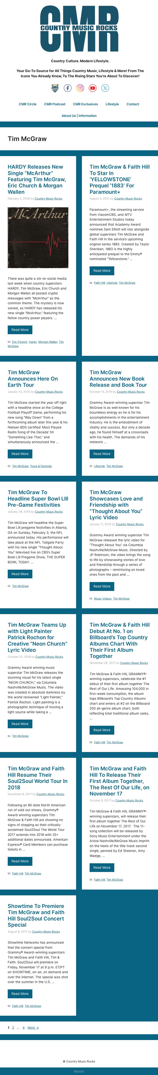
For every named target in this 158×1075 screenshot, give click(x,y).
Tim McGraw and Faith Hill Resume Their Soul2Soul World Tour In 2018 (37, 777)
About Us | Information (79, 116)
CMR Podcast (54, 104)
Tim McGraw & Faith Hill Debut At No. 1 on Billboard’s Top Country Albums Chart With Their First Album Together (120, 640)
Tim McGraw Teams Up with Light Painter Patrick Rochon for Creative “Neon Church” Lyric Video (37, 637)
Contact (133, 104)
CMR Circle (27, 104)
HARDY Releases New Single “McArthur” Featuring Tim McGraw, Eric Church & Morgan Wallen (37, 179)
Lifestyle (112, 104)
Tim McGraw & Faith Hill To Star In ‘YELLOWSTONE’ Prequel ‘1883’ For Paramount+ (120, 179)
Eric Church (19, 341)
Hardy (33, 341)
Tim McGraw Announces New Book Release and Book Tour (118, 378)
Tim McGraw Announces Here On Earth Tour (33, 378)
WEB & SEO (79, 1071)
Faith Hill (99, 282)
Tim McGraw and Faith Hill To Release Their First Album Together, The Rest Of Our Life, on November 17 (119, 781)
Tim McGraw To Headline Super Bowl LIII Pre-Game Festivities (38, 498)
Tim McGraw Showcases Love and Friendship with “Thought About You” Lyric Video (116, 505)
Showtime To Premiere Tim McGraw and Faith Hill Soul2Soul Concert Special (36, 915)
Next (33, 1028)
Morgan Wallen (47, 341)
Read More (20, 330)
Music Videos (103, 598)
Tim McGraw (127, 282)
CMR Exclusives (85, 104)
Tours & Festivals (41, 466)
